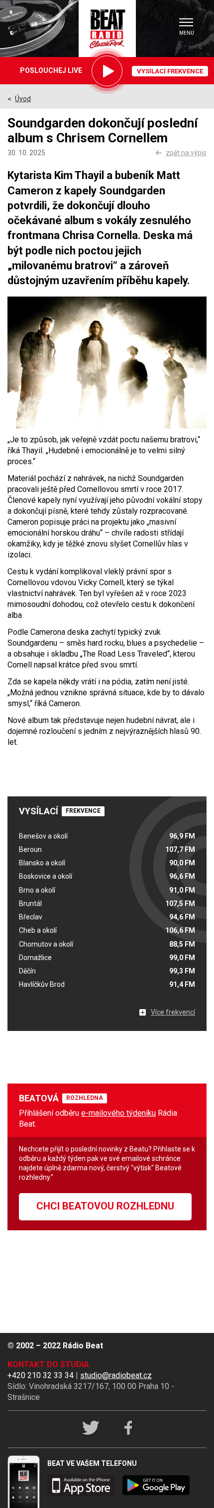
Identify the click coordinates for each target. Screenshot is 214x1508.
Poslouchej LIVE (51, 70)
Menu (186, 33)
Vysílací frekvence (170, 71)
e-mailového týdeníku (118, 1113)
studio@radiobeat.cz (116, 1375)
